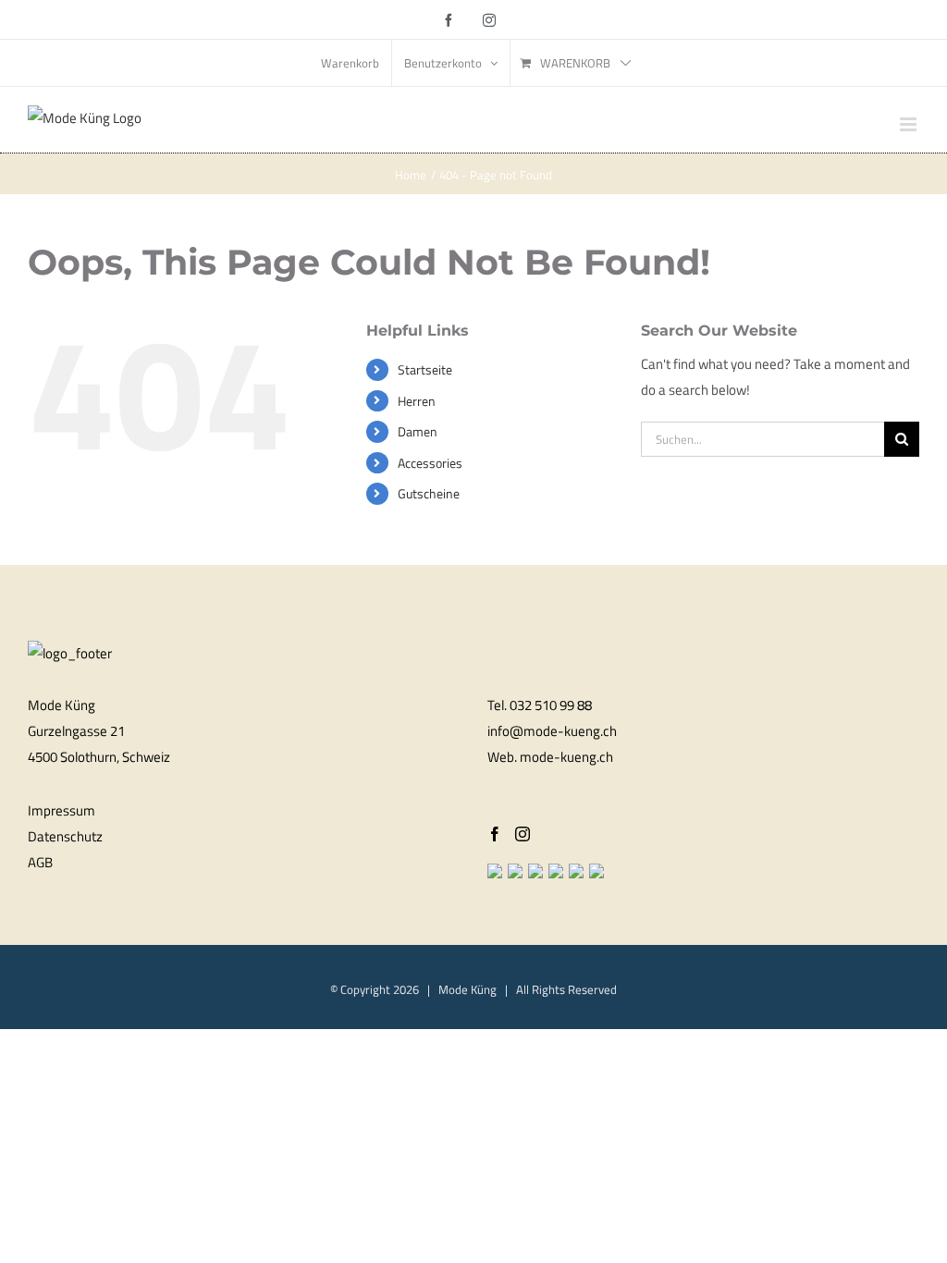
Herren (417, 401)
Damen (417, 431)
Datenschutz (65, 836)
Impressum (61, 810)
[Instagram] (522, 834)
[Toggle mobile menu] (909, 124)
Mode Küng (467, 989)
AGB (40, 862)
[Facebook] (494, 834)
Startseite (425, 369)
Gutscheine (429, 493)
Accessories (430, 462)
